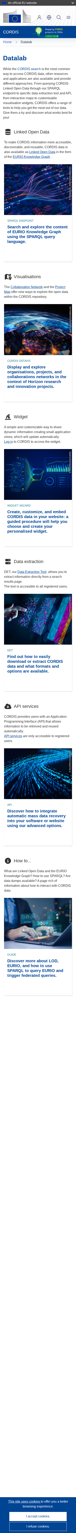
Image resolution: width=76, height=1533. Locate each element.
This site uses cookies (24, 1501)
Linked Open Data (42, 152)
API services (13, 736)
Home (7, 42)
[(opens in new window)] (17, 16)
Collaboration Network (27, 287)
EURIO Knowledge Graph (31, 157)
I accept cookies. (38, 1516)
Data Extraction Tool (31, 572)
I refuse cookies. (38, 1526)
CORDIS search (29, 69)
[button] (49, 17)
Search (58, 17)
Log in (39, 17)
